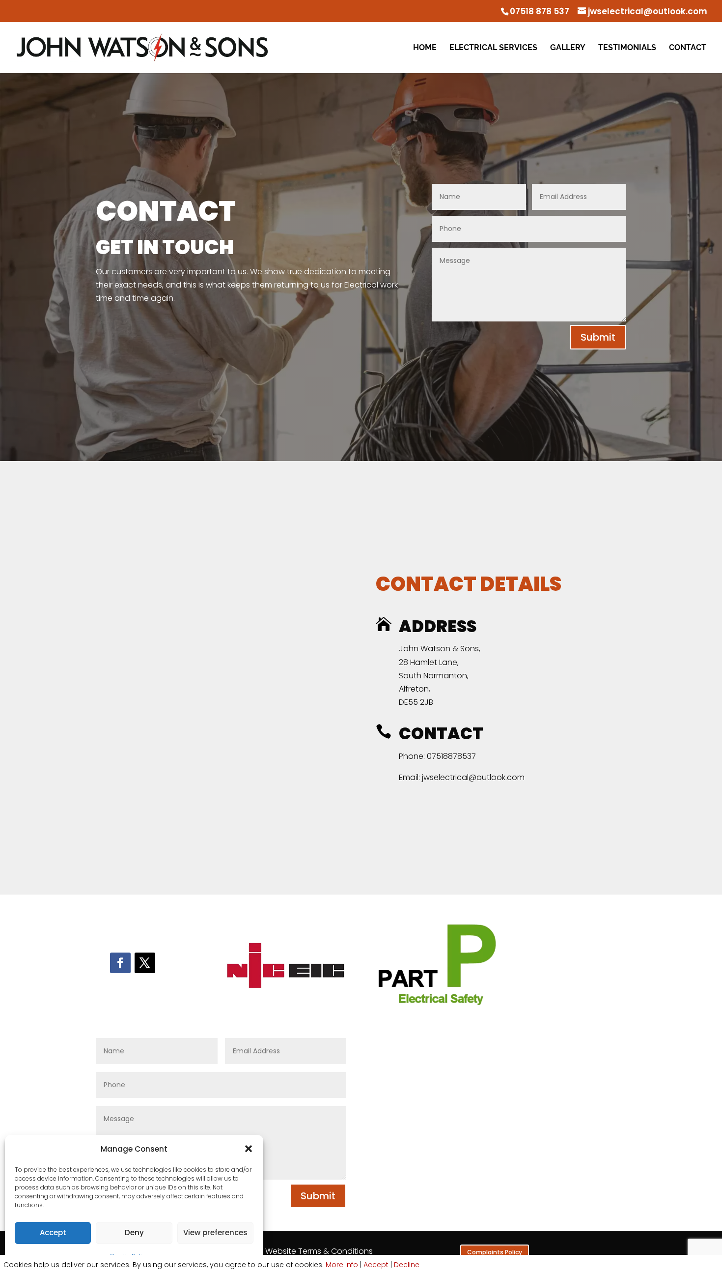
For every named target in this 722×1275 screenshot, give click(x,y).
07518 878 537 (539, 11)
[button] (248, 1149)
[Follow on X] (145, 963)
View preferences (215, 1232)
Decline (406, 1265)
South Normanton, (434, 675)
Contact (687, 48)
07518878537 (451, 756)
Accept (53, 1232)
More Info (342, 1265)
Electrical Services (493, 48)
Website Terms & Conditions (319, 1251)
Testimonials (627, 48)
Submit (598, 337)
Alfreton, (414, 689)
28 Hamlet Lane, (429, 662)
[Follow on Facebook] (120, 963)
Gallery (567, 48)
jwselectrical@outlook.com (472, 777)
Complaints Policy (494, 1252)
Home (425, 48)
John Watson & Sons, (439, 648)
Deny (134, 1232)
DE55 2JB (416, 702)
